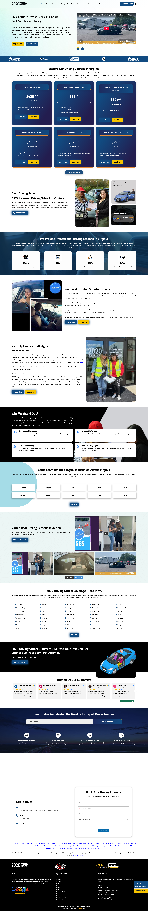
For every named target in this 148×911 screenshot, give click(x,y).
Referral (60, 888)
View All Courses (74, 172)
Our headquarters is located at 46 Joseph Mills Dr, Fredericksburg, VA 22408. (115, 880)
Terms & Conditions (63, 898)
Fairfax (69, 611)
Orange (18, 621)
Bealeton (120, 621)
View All (74, 504)
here (81, 362)
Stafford (19, 604)
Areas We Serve (72, 3)
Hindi (74, 487)
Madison (119, 604)
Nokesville (120, 614)
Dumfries (44, 618)
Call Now (32, 43)
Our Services (70, 322)
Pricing (63, 3)
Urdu (99, 487)
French (74, 495)
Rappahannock (121, 608)
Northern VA (70, 614)
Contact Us (94, 3)
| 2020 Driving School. (73, 906)
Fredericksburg (20, 608)
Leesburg (69, 621)
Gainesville (70, 625)
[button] (13, 691)
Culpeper (44, 604)
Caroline (18, 625)
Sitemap (60, 896)
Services (60, 881)
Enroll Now (33, 116)
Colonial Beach (96, 628)
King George (20, 614)
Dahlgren (94, 618)
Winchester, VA (96, 604)
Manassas (120, 618)
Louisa (43, 614)
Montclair (120, 611)
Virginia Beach (71, 618)
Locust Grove (96, 621)
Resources (83, 3)
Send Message (103, 830)
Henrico (18, 628)
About (59, 894)
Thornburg (95, 614)
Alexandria (95, 608)
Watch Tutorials (20, 539)
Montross (95, 625)
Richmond (44, 628)
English (48, 487)
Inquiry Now (17, 43)
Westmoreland (46, 608)
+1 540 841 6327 (127, 4)
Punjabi (48, 495)
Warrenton (120, 628)
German (23, 495)
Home (42, 3)
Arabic (125, 495)
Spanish (99, 495)
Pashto (23, 487)
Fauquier (44, 611)
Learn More (21, 116)
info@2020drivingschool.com (27, 826)
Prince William (20, 618)
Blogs (59, 890)
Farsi (125, 487)
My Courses (102, 3)
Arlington (44, 625)
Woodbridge (70, 604)
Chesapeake (70, 608)
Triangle (119, 625)
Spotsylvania (20, 611)
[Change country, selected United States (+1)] (80, 808)
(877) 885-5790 (78, 855)
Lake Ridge (45, 621)
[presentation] (78, 48)
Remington (95, 611)
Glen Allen (70, 628)
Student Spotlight (62, 892)
